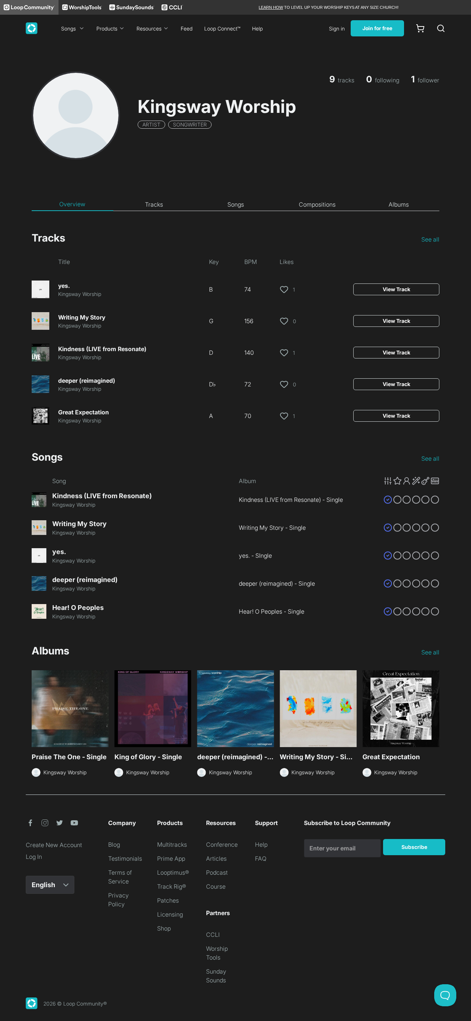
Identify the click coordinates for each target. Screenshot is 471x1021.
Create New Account (54, 845)
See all (430, 239)
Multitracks (172, 844)
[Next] (435, 709)
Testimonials (125, 858)
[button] (411, 480)
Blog (114, 844)
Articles (216, 858)
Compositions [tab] (317, 204)
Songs (68, 28)
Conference (222, 844)
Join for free (377, 28)
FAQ (260, 858)
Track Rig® (171, 886)
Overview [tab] (72, 204)
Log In (34, 856)
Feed (186, 28)
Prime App (171, 858)
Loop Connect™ (222, 28)
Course (216, 886)
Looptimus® (173, 872)
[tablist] (235, 204)
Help (257, 28)
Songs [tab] (235, 204)
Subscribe (414, 847)
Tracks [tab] (154, 204)
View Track (396, 289)
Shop (164, 928)
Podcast (217, 872)
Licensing (170, 914)
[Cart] (420, 28)
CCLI (213, 934)
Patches (168, 900)
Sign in (337, 28)
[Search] (440, 28)
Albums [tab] (399, 204)
